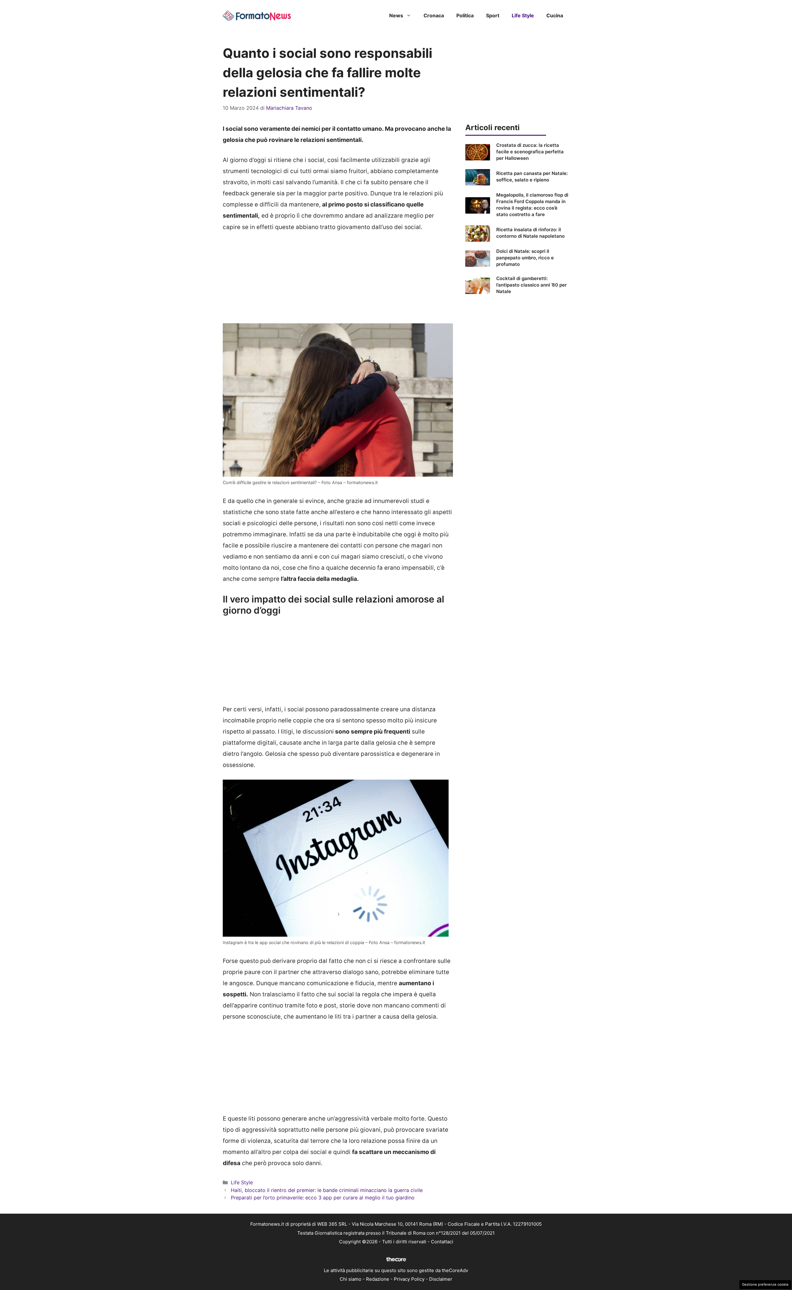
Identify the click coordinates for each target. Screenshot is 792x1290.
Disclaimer (440, 1279)
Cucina (554, 15)
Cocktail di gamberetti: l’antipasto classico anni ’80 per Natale (531, 284)
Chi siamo (350, 1279)
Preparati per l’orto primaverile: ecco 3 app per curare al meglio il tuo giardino (323, 1197)
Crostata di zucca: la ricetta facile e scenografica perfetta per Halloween (530, 151)
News (396, 15)
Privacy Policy (409, 1279)
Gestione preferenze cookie (765, 1284)
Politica (465, 15)
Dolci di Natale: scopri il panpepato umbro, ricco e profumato (525, 257)
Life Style (523, 15)
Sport (492, 15)
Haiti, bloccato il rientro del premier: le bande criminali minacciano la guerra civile (327, 1190)
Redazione (377, 1279)
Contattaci (442, 1242)
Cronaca (434, 15)
